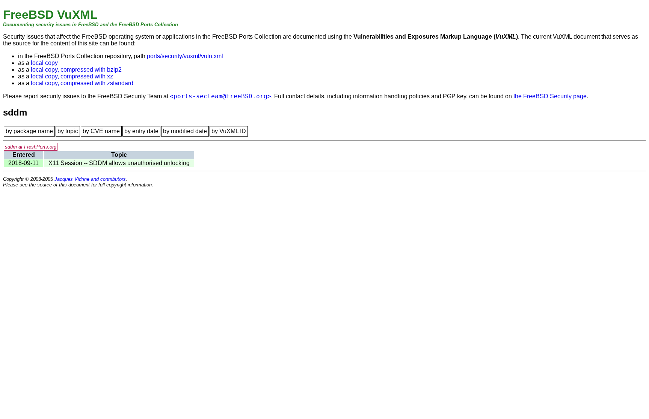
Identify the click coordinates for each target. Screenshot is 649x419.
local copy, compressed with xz (72, 76)
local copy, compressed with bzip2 (76, 69)
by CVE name (101, 131)
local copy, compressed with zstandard (82, 83)
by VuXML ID (228, 131)
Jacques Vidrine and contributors (90, 179)
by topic (67, 131)
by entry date (141, 131)
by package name (29, 131)
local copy (44, 63)
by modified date (185, 131)
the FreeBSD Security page (550, 96)
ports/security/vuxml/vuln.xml (185, 56)
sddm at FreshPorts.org (30, 147)
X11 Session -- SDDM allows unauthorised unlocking (119, 163)
